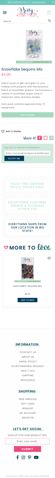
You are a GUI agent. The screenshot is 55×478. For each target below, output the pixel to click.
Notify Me (14, 158)
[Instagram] (23, 457)
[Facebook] (17, 457)
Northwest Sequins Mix (27, 286)
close (53, 2)
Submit (28, 449)
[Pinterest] (29, 457)
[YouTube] (36, 457)
